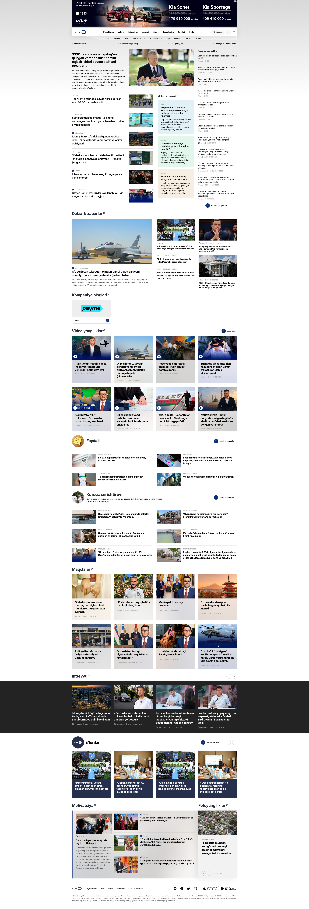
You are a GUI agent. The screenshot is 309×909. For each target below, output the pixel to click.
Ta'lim (106, 38)
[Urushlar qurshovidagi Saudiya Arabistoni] (175, 646)
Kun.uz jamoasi (135, 888)
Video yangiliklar (87, 331)
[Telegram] (175, 888)
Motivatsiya (82, 805)
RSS (102, 888)
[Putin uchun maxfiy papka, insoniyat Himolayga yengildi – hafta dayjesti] (91, 359)
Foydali (181, 32)
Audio (191, 32)
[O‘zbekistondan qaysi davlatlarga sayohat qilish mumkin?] (176, 151)
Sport (155, 32)
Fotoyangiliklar (211, 805)
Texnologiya (168, 32)
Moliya (117, 38)
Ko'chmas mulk (156, 38)
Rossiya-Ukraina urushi (226, 43)
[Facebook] (181, 888)
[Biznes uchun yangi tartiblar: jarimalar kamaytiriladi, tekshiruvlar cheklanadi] (133, 409)
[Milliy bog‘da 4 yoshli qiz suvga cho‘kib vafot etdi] (176, 183)
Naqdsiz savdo (81, 43)
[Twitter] (188, 888)
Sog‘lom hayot (203, 171)
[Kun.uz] (80, 32)
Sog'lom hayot (139, 38)
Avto (126, 38)
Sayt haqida (91, 888)
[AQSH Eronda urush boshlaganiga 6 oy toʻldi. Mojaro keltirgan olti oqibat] (176, 259)
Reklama (121, 888)
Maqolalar (81, 569)
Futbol (159, 269)
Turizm (188, 38)
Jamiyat (145, 32)
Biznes (198, 38)
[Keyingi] (234, 676)
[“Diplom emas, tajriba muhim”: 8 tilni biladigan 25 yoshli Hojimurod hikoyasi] (154, 823)
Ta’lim (163, 104)
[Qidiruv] (228, 32)
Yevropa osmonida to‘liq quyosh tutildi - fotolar (217, 844)
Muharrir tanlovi (167, 96)
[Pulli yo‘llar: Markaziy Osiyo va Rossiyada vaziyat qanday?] (91, 646)
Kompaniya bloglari (89, 295)
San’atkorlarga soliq (129, 43)
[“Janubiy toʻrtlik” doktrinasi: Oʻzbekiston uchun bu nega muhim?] (91, 409)
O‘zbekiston (108, 32)
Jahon (121, 32)
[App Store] (210, 888)
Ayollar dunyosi (173, 38)
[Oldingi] (228, 676)
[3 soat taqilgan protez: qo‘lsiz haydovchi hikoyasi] (94, 844)
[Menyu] (233, 32)
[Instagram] (195, 888)
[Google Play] (228, 888)
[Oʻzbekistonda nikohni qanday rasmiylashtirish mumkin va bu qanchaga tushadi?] (91, 597)
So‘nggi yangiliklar (208, 51)
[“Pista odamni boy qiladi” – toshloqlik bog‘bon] (133, 597)
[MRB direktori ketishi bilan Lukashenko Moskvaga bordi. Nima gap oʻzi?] (175, 409)
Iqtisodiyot (133, 32)
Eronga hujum (177, 43)
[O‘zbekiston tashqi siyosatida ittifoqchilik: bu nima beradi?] (133, 646)
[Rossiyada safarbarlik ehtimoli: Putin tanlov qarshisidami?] (175, 359)
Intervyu (79, 676)
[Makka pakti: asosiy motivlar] (175, 597)
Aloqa (110, 888)
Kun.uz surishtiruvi (104, 494)
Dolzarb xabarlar (87, 213)
